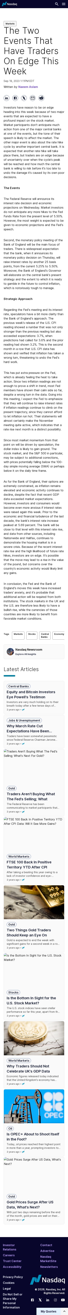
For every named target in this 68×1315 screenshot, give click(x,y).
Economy (59, 634)
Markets (10, 23)
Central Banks (45, 635)
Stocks (32, 634)
